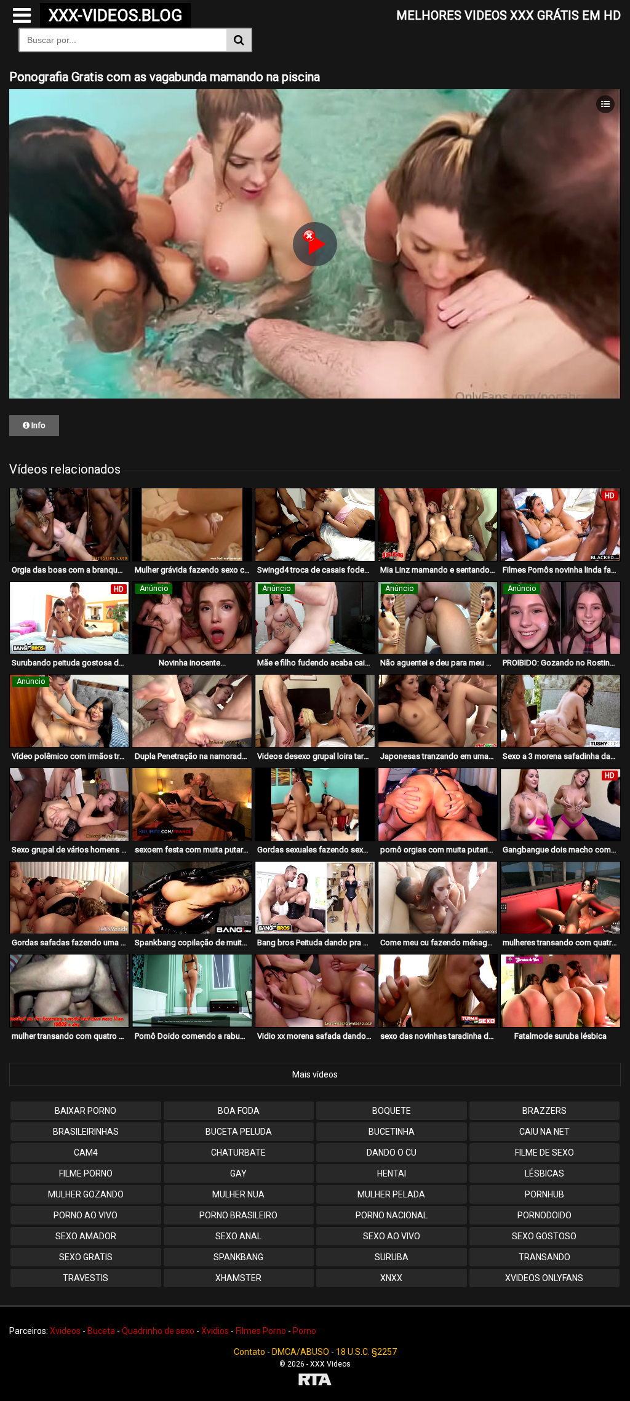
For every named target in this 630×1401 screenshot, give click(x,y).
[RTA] (315, 1381)
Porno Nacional (392, 1215)
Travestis (85, 1278)
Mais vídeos (315, 1074)
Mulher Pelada (391, 1194)
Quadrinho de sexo (158, 1331)
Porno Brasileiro (238, 1215)
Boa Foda (239, 1111)
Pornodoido (544, 1215)
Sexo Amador (85, 1236)
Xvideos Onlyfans (544, 1278)
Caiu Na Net (544, 1132)
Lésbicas (544, 1173)
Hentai (391, 1173)
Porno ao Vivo (86, 1215)
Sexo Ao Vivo (391, 1236)
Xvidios (215, 1331)
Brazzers (544, 1111)
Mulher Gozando (86, 1194)
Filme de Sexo (544, 1152)
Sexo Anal (238, 1236)
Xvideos (65, 1331)
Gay (238, 1173)
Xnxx (391, 1278)
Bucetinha (392, 1132)
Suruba (392, 1257)
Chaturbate (238, 1152)
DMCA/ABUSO (300, 1352)
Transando (544, 1257)
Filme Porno (86, 1173)
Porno (304, 1331)
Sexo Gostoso (544, 1236)
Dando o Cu (392, 1152)
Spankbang (238, 1257)
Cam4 (86, 1152)
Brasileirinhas (86, 1132)
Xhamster (238, 1278)
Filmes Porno (261, 1331)
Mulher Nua (238, 1194)
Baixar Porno (85, 1111)
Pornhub (544, 1194)
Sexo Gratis (86, 1257)
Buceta (101, 1331)
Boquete (391, 1111)
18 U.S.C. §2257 (366, 1352)
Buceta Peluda (238, 1132)
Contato (249, 1352)
